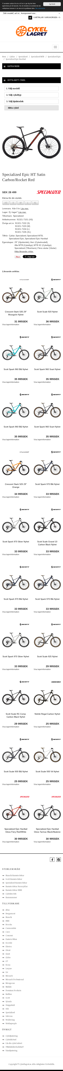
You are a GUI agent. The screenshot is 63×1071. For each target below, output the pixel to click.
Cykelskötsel (11, 1039)
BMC (8, 920)
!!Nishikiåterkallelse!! (15, 1047)
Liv (7, 972)
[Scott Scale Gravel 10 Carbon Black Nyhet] (47, 525)
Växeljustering (11, 1050)
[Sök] (59, 13)
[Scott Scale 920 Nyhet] (47, 295)
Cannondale (11, 928)
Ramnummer (11, 897)
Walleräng (10, 1019)
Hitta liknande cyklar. (24, 251)
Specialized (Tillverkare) (26, 248)
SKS (7, 1008)
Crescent (9, 935)
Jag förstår (52, 4)
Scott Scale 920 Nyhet (47, 312)
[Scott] (56, 279)
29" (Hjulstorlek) (22, 242)
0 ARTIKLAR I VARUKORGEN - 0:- (47, 17)
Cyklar (12, 56)
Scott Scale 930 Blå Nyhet (16, 771)
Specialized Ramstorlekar (16, 882)
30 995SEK (21, 838)
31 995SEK (21, 321)
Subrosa (9, 1016)
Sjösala (9, 1001)
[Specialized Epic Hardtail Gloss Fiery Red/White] (15, 812)
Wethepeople (11, 1023)
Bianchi (9, 917)
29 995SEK (52, 666)
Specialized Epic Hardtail (16, 59)
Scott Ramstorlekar (14, 879)
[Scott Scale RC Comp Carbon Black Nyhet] (15, 697)
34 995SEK (21, 493)
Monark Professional (15, 979)
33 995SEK (52, 493)
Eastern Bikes (11, 939)
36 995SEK (52, 321)
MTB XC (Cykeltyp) (42, 245)
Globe (8, 957)
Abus (8, 909)
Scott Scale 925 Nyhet (47, 656)
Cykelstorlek (11, 893)
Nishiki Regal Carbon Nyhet (47, 714)
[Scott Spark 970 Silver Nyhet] (15, 525)
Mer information (40, 8)
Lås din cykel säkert (14, 1043)
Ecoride (9, 942)
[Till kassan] (30, 17)
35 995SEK (21, 379)
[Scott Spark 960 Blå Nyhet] (15, 352)
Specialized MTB (37, 56)
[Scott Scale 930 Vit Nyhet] (47, 755)
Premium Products (13, 990)
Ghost (8, 950)
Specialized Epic (54, 56)
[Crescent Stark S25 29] (15, 467)
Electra (9, 946)
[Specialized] (24, 797)
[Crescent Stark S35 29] (15, 295)
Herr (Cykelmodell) (39, 242)
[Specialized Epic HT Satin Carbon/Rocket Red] (31, 142)
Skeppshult (10, 1005)
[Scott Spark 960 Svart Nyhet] (47, 352)
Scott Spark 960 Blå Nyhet (16, 369)
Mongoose (10, 983)
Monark (9, 975)
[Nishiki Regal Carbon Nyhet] (47, 697)
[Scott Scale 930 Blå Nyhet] (15, 755)
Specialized (23, 56)
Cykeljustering (12, 1036)
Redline (9, 994)
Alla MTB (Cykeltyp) (24, 245)
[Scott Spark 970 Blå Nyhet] (47, 467)
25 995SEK (52, 723)
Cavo (8, 931)
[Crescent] (24, 279)
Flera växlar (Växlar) (47, 248)
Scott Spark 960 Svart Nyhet (47, 369)
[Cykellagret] (31, 31)
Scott (8, 997)
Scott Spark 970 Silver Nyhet (15, 541)
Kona (8, 964)
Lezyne (9, 968)
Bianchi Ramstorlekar (15, 875)
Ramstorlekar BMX (14, 890)
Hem (4, 56)
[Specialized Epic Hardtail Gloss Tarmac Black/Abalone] (47, 812)
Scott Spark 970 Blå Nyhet (47, 484)
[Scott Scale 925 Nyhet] (47, 640)
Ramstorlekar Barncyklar (17, 886)
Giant (8, 953)
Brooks (9, 924)
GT (7, 961)
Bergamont (10, 913)
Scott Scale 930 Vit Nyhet (47, 771)
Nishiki (8, 986)
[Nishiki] (56, 681)
